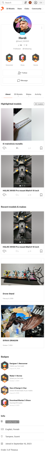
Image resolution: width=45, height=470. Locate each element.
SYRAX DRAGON (10, 340)
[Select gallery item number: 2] (22, 185)
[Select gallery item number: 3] (24, 185)
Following (27, 49)
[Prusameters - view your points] (30, 2)
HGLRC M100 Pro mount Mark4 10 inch (21, 190)
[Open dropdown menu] (41, 27)
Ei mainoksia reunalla (12, 144)
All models (39, 104)
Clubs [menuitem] (26, 9)
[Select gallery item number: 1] (20, 185)
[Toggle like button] (4, 148)
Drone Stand (8, 294)
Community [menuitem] (36, 9)
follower (17, 49)
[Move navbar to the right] (42, 8)
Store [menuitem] (19, 9)
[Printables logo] (2, 9)
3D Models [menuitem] (10, 9)
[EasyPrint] (25, 3)
